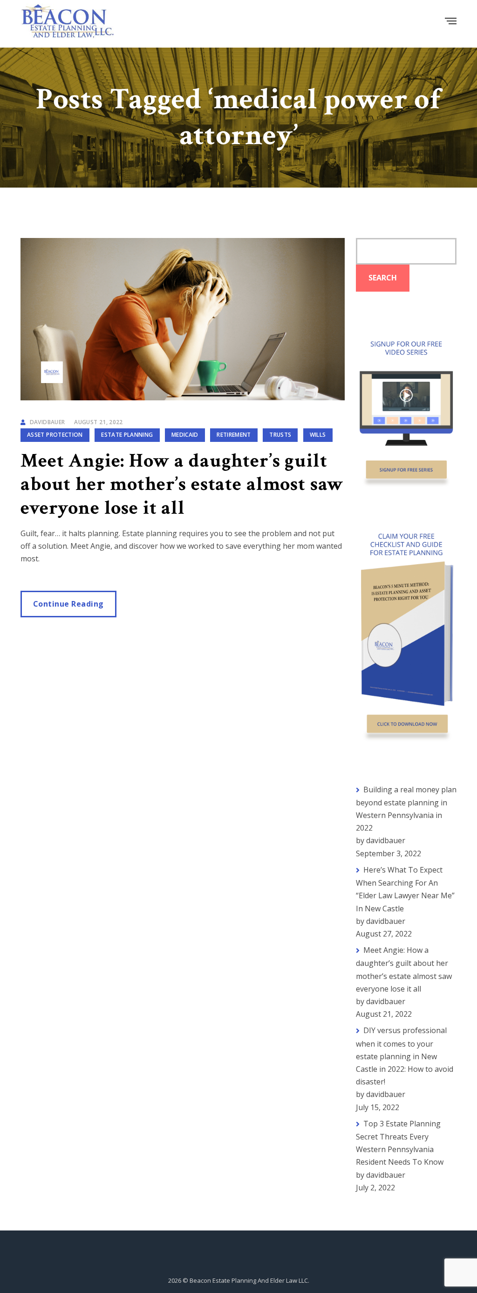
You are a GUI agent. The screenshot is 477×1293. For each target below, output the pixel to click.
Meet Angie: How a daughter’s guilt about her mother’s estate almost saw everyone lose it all (182, 484)
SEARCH (382, 278)
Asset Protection (55, 435)
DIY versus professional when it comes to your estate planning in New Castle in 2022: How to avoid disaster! (404, 1056)
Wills (318, 435)
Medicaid (184, 435)
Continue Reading (68, 604)
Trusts (280, 435)
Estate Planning (127, 435)
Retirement (234, 435)
